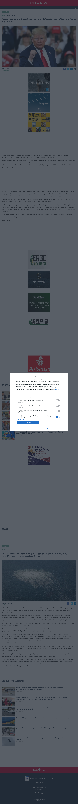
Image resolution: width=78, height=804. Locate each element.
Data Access (39, 428)
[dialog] (39, 402)
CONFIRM (28, 422)
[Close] (65, 376)
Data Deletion (30, 428)
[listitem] (39, 397)
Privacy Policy (47, 428)
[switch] (58, 400)
